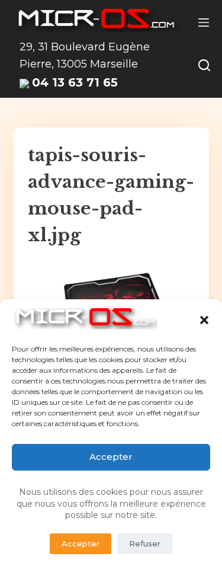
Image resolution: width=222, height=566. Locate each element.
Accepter (111, 456)
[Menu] (203, 22)
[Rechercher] (204, 65)
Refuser (144, 543)
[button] (204, 320)
